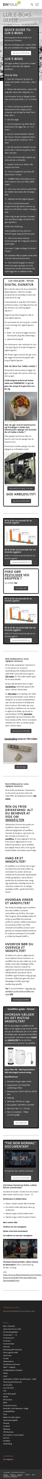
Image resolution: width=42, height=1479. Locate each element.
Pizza (5, 1414)
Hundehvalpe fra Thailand (12, 1370)
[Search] (31, 4)
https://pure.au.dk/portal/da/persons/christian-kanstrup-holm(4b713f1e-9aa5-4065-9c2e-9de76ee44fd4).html (22, 1278)
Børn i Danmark (9, 1326)
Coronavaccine (8, 1338)
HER (17, 1115)
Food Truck (7, 1355)
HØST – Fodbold (9, 1367)
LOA (4, 1391)
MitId (5, 1402)
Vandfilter (14, 820)
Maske (5, 1397)
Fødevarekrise (8, 1361)
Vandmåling (11, 738)
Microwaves (7, 1399)
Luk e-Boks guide (9, 1394)
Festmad (6, 1347)
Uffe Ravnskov (8, 1432)
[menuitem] (31, 4)
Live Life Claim (8, 1388)
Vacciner (6, 1438)
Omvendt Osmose (10, 1405)
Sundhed (6, 1426)
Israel (5, 1376)
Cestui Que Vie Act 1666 (12, 1329)
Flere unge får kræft (10, 1352)
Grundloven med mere (11, 1364)
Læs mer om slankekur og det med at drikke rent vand (20, 991)
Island (5, 1373)
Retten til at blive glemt (11, 1417)
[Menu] (36, 4)
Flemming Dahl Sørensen (12, 1349)
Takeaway (6, 1429)
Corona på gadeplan (10, 1332)
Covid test (6, 1341)
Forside (6, 1358)
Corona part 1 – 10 (10, 1335)
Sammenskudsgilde (10, 1420)
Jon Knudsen (7, 1385)
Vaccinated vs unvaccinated (13, 1435)
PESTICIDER (13, 575)
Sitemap (6, 1423)
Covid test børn (8, 1344)
